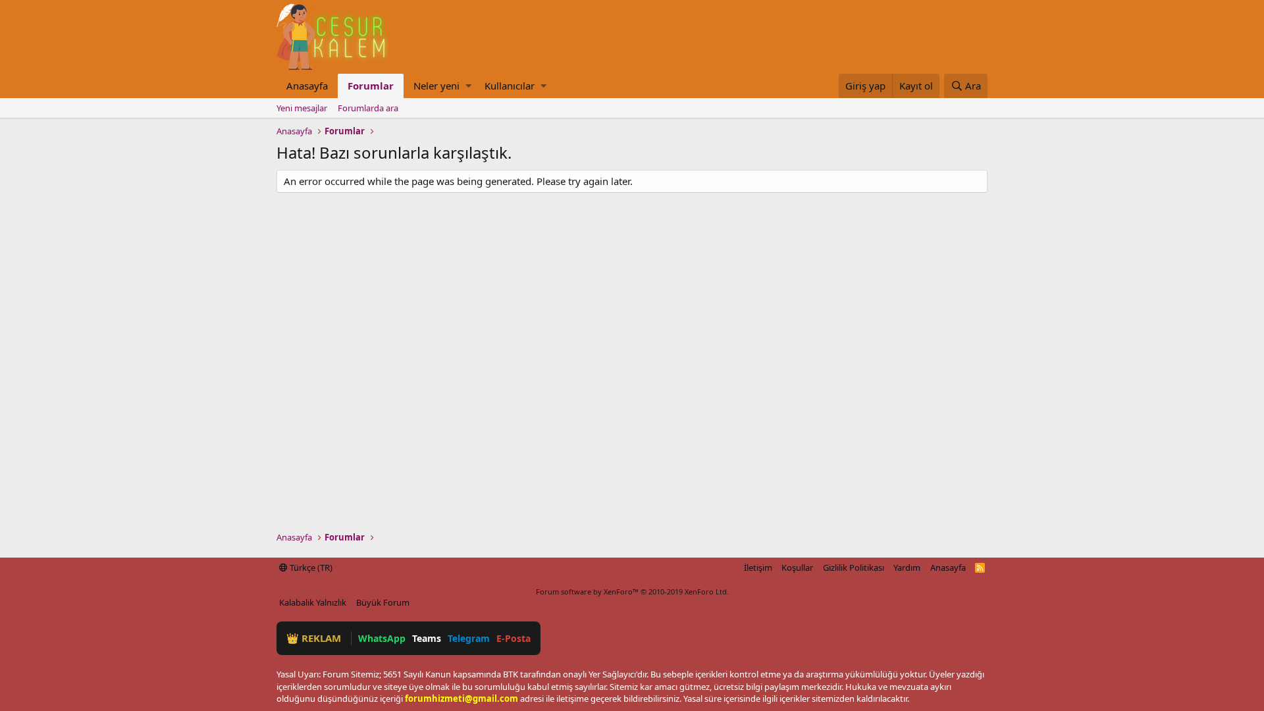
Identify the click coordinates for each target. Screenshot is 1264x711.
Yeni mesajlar (301, 108)
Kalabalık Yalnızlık (312, 602)
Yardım (906, 567)
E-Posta (513, 638)
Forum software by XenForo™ (632, 591)
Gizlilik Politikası (853, 567)
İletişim (758, 567)
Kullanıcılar (510, 85)
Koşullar (797, 567)
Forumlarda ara (368, 108)
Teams (426, 638)
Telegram (469, 638)
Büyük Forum (382, 602)
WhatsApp (382, 638)
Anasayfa (307, 85)
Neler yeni (436, 85)
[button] (468, 86)
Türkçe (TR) (310, 567)
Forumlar (371, 85)
